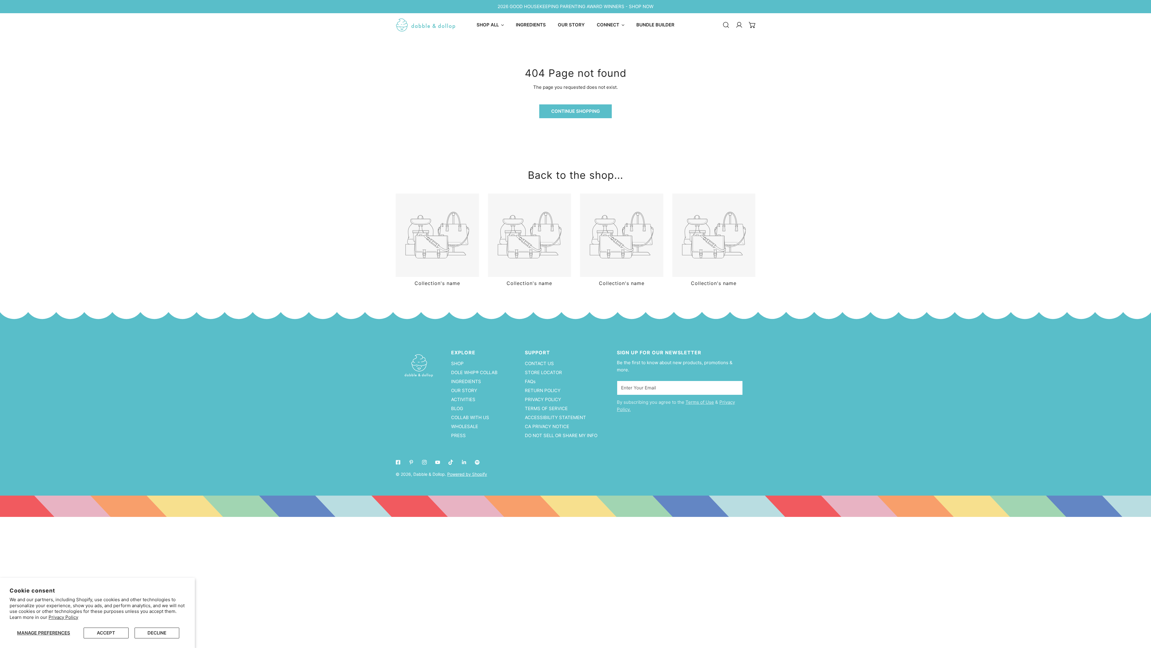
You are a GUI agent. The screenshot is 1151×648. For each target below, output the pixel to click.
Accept (106, 633)
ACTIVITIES (463, 399)
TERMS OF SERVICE (546, 408)
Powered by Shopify (467, 474)
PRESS (458, 435)
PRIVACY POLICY (543, 399)
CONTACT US (539, 363)
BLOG (457, 408)
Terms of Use (700, 402)
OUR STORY (464, 390)
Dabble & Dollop (429, 474)
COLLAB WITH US (470, 417)
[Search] (726, 25)
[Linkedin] (464, 462)
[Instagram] (424, 462)
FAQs (530, 381)
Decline (156, 633)
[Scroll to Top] (1140, 616)
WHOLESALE (464, 426)
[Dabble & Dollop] (426, 25)
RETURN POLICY (543, 390)
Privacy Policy (63, 617)
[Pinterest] (411, 462)
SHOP (457, 363)
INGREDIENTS (466, 381)
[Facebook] (398, 462)
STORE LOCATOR (543, 372)
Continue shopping (575, 111)
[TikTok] (450, 462)
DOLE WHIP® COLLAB (474, 372)
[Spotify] (477, 462)
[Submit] (735, 387)
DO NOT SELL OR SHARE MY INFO (561, 435)
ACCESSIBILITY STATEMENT (555, 417)
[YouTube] (437, 462)
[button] (752, 25)
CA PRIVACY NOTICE (547, 426)
